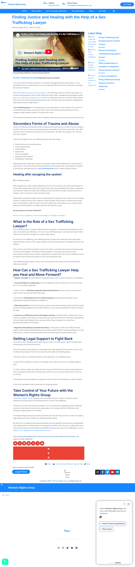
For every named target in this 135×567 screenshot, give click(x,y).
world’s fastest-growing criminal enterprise (31, 93)
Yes (70, 20)
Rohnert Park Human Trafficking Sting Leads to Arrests (110, 53)
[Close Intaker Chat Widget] (128, 504)
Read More (102, 47)
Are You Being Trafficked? (9, 508)
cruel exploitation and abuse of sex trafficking (32, 98)
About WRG (36, 11)
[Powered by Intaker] (118, 562)
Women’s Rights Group (17, 4)
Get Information (6, 512)
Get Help (102, 11)
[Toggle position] (124, 504)
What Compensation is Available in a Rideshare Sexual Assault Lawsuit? (109, 66)
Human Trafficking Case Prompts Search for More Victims (109, 40)
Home (24, 11)
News (91, 11)
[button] (114, 11)
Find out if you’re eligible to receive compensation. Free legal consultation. (39, 215)
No (64, 20)
